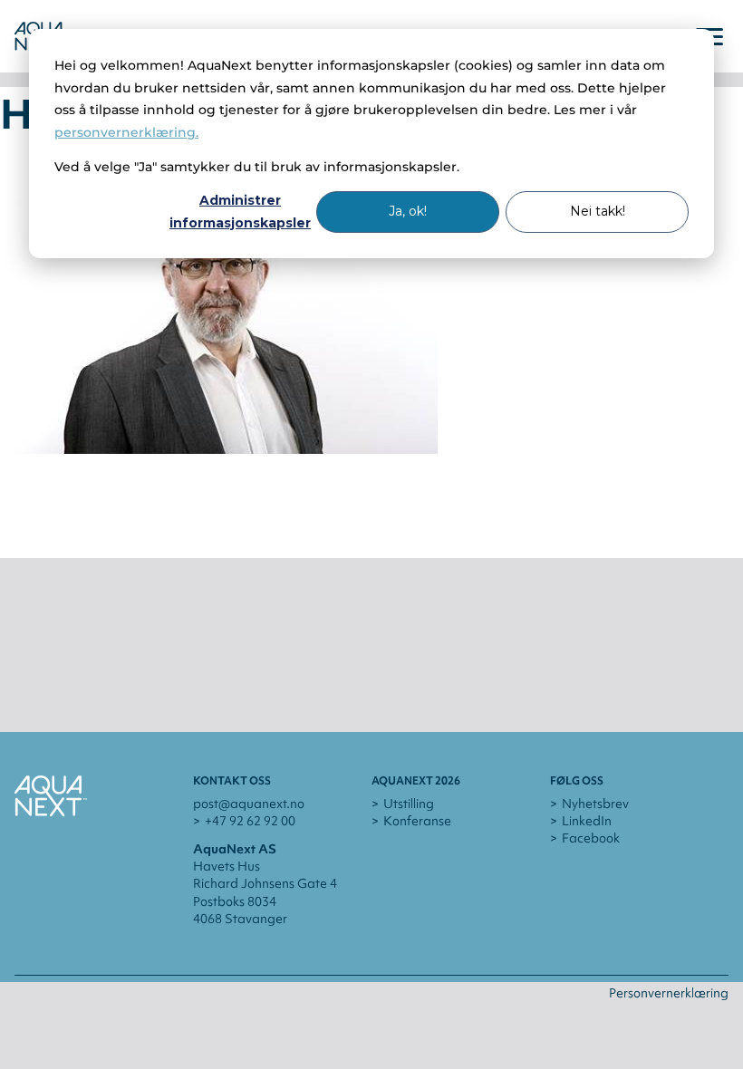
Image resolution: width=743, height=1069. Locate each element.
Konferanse (417, 821)
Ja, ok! (408, 211)
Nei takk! (597, 211)
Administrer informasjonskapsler (240, 211)
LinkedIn (587, 821)
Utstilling (408, 803)
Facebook (591, 838)
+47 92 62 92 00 (250, 821)
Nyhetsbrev (595, 803)
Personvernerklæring (669, 993)
